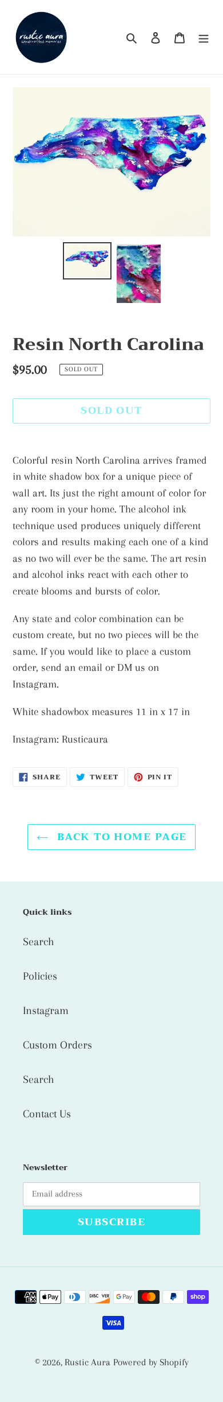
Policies (40, 976)
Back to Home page (120, 837)
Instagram (46, 1010)
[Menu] (204, 37)
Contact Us (47, 1114)
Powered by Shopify (151, 1362)
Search (38, 941)
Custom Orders (57, 1045)
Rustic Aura (87, 1362)
